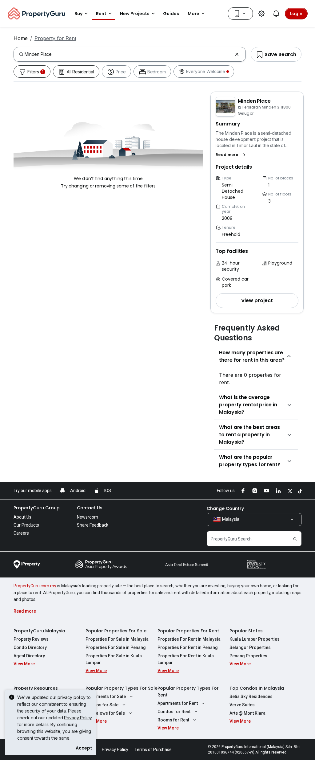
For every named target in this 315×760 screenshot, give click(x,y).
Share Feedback (92, 525)
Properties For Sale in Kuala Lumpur (114, 659)
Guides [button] (171, 13)
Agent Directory (29, 655)
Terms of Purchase (153, 749)
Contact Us (89, 508)
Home (21, 38)
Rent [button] (101, 13)
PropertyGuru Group (37, 508)
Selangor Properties (250, 647)
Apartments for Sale (106, 696)
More (193, 13)
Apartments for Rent (178, 703)
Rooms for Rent (173, 719)
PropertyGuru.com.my (35, 585)
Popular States (246, 631)
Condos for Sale (102, 704)
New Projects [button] (135, 13)
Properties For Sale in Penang (116, 647)
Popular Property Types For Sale (122, 688)
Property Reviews (31, 639)
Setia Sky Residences (251, 696)
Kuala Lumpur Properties (254, 639)
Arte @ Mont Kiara (247, 713)
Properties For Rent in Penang (188, 647)
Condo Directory (30, 647)
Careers (21, 533)
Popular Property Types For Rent (188, 691)
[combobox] (128, 54)
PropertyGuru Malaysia (39, 631)
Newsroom (87, 517)
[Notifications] (276, 13)
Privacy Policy (78, 717)
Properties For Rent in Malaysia (189, 639)
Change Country (225, 508)
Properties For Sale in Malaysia (117, 639)
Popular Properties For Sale (116, 631)
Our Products (26, 525)
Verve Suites (242, 704)
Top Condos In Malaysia (256, 688)
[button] (232, 154)
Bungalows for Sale (105, 713)
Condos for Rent (174, 711)
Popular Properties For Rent (188, 631)
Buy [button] (78, 13)
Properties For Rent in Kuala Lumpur (186, 659)
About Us (22, 517)
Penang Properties (248, 655)
